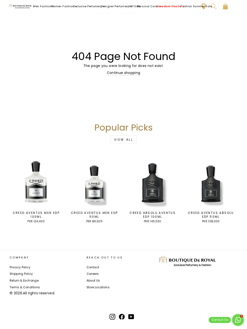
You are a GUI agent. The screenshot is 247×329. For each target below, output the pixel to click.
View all (123, 140)
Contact (93, 267)
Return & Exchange (24, 281)
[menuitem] (43, 6)
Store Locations (98, 287)
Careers (93, 274)
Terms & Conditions (25, 287)
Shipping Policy (21, 274)
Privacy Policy (20, 267)
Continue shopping (123, 73)
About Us (93, 281)
